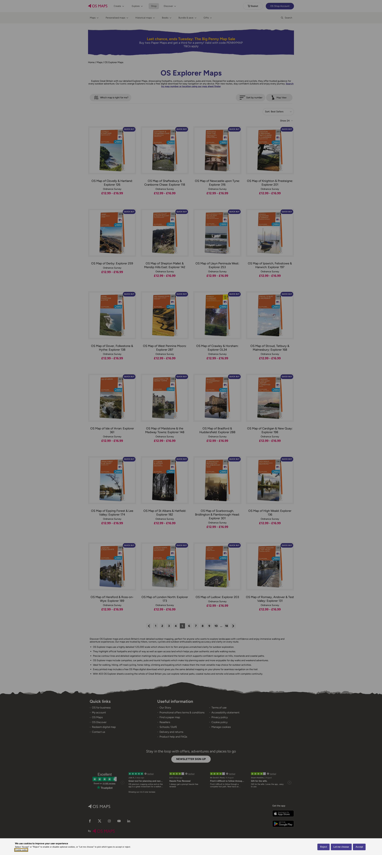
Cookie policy (21, 850)
